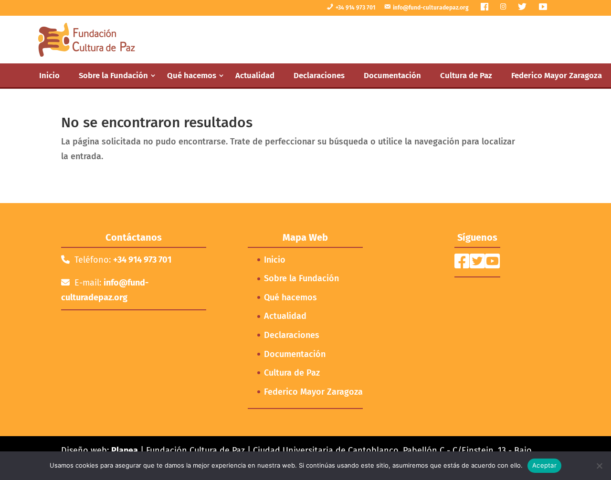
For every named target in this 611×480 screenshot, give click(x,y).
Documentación (392, 75)
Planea (124, 450)
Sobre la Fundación (113, 75)
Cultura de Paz (466, 75)
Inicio (49, 75)
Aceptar (544, 465)
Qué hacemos (191, 75)
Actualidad (254, 75)
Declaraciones (319, 75)
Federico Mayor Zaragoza (556, 75)
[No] (599, 465)
